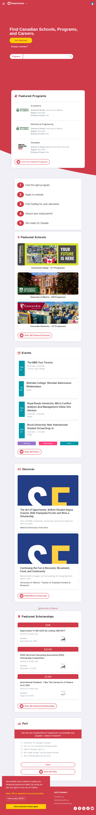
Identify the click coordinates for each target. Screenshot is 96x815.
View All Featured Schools (35, 335)
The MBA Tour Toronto (40, 362)
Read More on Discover (33, 595)
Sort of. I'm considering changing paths (40, 746)
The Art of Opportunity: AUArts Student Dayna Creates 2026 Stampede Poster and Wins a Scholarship (46, 513)
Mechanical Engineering (42, 124)
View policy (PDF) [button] (15, 798)
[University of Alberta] (48, 608)
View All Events (29, 451)
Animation (35, 142)
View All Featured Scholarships (37, 706)
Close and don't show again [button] (26, 806)
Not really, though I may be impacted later (41, 752)
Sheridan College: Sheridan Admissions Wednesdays (49, 384)
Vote (48, 764)
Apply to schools (32, 195)
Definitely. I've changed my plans (37, 743)
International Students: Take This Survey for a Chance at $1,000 (46, 684)
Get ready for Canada (34, 223)
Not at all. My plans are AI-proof (37, 756)
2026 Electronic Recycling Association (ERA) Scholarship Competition (42, 656)
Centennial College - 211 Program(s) (48, 268)
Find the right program (35, 185)
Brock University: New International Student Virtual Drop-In (47, 426)
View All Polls (48, 771)
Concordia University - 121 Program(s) (48, 326)
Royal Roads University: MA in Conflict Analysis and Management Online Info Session (49, 407)
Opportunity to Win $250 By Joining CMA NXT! (42, 630)
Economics (36, 106)
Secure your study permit (36, 214)
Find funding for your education (39, 204)
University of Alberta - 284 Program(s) (48, 297)
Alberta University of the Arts (34, 527)
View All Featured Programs (32, 162)
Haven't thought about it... (35, 749)
